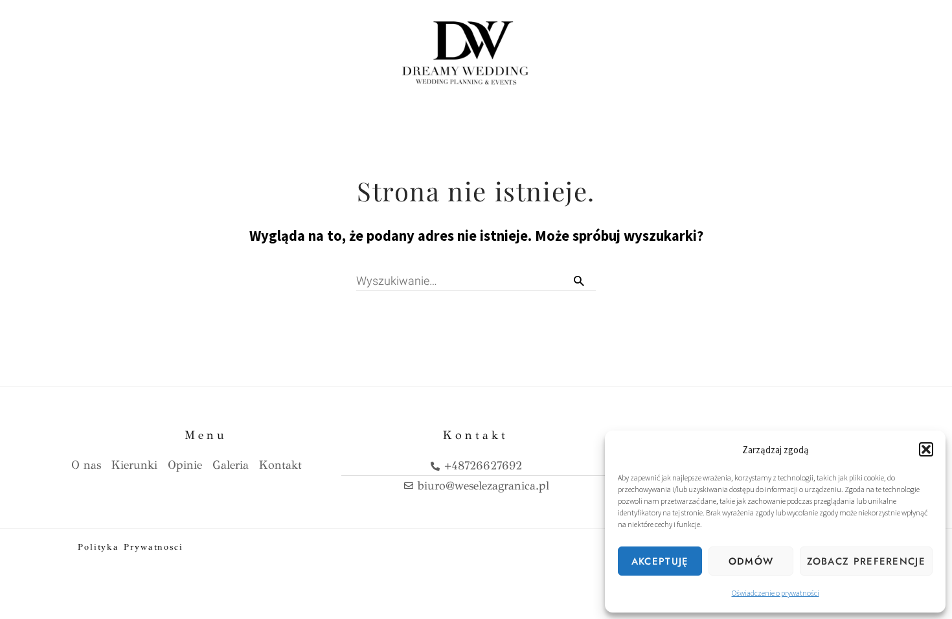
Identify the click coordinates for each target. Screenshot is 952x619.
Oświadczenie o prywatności (775, 593)
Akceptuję (660, 561)
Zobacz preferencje (866, 561)
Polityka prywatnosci (130, 547)
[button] (926, 449)
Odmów (751, 561)
